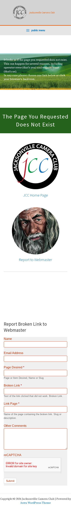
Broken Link (13, 385)
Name (8, 338)
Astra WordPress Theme (35, 503)
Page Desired (14, 367)
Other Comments (15, 425)
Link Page (11, 403)
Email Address (13, 353)
